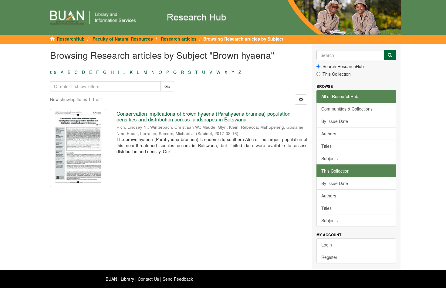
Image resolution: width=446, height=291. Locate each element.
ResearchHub (71, 39)
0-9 (53, 72)
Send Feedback (178, 279)
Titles (326, 146)
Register (329, 257)
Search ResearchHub (343, 66)
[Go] (390, 55)
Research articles (179, 39)
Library (127, 279)
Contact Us (148, 279)
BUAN (111, 279)
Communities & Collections (347, 109)
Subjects (329, 158)
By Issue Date (334, 121)
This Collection (337, 74)
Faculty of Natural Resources (123, 39)
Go (167, 86)
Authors (328, 134)
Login (326, 245)
